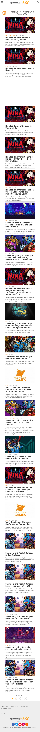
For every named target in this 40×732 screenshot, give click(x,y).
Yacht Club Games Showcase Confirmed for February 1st (18, 523)
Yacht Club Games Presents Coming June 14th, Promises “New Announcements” (18, 389)
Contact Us (4, 711)
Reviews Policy (25, 706)
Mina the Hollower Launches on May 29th (19, 69)
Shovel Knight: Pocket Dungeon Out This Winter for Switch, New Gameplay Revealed (19, 682)
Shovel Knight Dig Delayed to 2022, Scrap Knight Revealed (18, 648)
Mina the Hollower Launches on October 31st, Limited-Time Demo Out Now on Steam (19, 192)
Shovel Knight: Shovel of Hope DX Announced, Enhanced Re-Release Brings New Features (18, 325)
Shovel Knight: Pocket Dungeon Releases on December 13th (19, 585)
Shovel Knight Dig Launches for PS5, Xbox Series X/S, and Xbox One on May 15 (19, 225)
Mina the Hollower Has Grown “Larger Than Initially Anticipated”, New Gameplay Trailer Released (18, 292)
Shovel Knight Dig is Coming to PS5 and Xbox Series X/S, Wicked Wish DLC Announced (19, 258)
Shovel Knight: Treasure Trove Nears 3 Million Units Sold (18, 458)
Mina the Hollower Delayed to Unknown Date (18, 127)
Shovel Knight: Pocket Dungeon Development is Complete (19, 617)
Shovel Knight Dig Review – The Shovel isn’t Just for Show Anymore (19, 422)
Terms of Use (4, 706)
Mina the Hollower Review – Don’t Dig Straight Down (17, 38)
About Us (11, 711)
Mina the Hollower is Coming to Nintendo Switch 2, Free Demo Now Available (19, 159)
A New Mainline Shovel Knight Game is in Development (18, 357)
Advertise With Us (6, 713)
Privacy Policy (14, 706)
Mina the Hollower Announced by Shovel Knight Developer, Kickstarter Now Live (18, 489)
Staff (17, 711)
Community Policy (6, 708)
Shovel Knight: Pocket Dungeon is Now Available (19, 554)
